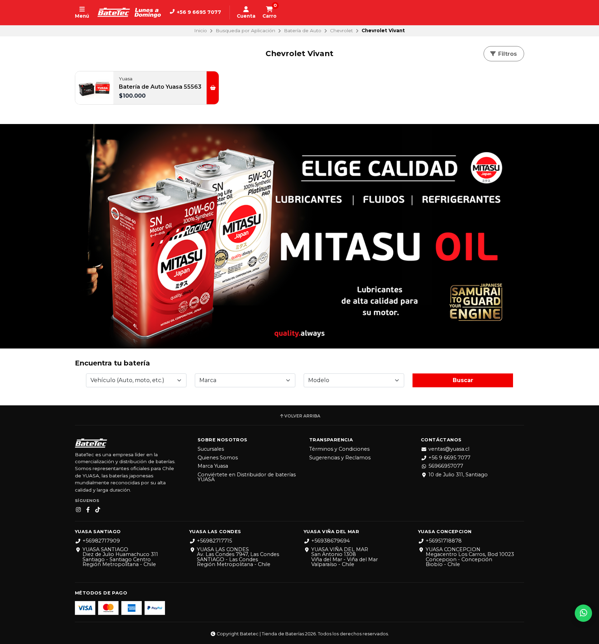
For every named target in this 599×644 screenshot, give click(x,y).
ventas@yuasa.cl (448, 449)
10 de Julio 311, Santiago (458, 474)
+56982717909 (101, 540)
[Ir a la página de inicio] (129, 12)
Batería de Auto (302, 30)
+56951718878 (444, 540)
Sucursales (211, 449)
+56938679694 (330, 540)
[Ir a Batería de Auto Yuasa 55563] (94, 87)
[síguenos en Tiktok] (97, 510)
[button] (213, 87)
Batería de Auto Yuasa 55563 (160, 86)
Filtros (506, 54)
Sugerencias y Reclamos (340, 457)
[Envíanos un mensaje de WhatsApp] (583, 613)
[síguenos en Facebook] (88, 510)
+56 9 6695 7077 (449, 457)
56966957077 (445, 466)
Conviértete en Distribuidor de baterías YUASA (247, 477)
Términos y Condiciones (339, 449)
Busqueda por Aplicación (245, 30)
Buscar (463, 380)
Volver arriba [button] (302, 416)
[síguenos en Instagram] (78, 510)
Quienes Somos (218, 457)
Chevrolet (341, 30)
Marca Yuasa (213, 466)
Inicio (200, 30)
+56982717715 (214, 540)
